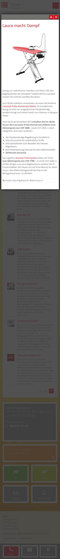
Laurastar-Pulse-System (26, 157)
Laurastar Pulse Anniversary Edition (19, 106)
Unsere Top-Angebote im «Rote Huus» (23, 180)
